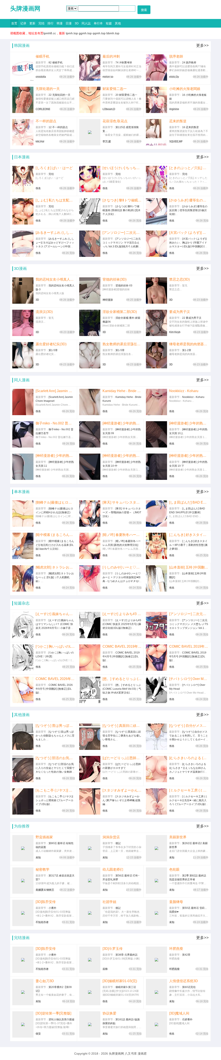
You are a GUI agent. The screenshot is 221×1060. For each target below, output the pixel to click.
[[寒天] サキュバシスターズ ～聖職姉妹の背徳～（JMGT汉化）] (89, 513)
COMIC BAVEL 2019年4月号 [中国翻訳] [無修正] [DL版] (122, 646)
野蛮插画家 (44, 837)
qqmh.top (99, 33)
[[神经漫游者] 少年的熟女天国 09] (89, 434)
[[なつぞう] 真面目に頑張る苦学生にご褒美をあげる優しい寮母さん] (89, 737)
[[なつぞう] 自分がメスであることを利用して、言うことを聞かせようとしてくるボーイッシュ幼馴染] (156, 737)
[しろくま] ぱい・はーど (54, 168)
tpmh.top (72, 33)
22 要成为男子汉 (191, 317)
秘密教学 (42, 869)
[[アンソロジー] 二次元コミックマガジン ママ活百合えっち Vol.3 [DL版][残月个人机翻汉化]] (89, 244)
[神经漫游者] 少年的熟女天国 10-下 (188, 455)
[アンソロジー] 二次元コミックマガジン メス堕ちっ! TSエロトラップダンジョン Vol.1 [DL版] (188, 614)
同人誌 (86, 23)
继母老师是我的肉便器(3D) (188, 344)
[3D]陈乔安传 (46, 902)
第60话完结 (189, 987)
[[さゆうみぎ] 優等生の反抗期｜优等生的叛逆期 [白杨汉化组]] (156, 211)
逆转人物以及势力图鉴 (61, 1019)
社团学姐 (109, 902)
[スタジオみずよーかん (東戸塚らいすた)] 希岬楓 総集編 (122, 790)
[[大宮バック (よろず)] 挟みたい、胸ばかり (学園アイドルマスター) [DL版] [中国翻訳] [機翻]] (156, 244)
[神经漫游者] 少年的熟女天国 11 (55, 455)
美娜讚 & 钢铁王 (45, 889)
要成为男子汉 (179, 312)
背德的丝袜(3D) (114, 279)
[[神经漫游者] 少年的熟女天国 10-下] (156, 467)
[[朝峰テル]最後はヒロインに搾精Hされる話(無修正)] (22, 513)
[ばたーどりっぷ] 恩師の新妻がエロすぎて (122, 758)
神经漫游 (108, 299)
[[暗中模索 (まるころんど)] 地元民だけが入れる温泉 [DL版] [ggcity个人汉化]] (22, 546)
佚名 (38, 188)
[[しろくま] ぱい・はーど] (22, 179)
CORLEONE (43, 109)
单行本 (98, 23)
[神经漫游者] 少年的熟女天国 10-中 (122, 455)
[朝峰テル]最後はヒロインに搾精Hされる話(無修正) (55, 502)
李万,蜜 (107, 141)
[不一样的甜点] (22, 132)
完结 (41, 23)
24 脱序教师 (189, 62)
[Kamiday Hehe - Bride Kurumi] (89, 402)
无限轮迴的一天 (48, 89)
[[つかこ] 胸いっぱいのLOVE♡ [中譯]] (22, 657)
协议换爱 (109, 1013)
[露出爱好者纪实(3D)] (22, 355)
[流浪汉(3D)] (22, 323)
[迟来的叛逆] (156, 132)
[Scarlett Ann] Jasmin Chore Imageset (55, 391)
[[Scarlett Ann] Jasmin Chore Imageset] (22, 402)
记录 (23, 23)
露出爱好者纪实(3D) (51, 344)
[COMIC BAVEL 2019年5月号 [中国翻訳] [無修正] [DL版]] (156, 657)
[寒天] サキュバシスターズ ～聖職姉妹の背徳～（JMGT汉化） (122, 502)
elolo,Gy (174, 76)
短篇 (109, 23)
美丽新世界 (177, 837)
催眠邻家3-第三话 (125, 987)
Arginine (174, 109)
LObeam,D (109, 109)
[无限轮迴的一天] (22, 100)
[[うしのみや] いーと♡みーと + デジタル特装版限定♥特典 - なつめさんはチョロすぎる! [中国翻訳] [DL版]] (89, 578)
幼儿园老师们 (113, 869)
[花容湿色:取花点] (89, 132)
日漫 (69, 23)
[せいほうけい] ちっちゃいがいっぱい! (122, 168)
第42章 (186, 954)
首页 (14, 23)
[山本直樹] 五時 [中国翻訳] (188, 567)
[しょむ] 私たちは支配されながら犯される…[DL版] (55, 200)
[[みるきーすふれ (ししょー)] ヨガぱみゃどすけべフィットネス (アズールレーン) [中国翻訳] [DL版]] (22, 244)
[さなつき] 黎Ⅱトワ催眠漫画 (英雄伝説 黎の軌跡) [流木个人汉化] (122, 200)
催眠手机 (42, 56)
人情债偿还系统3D (183, 981)
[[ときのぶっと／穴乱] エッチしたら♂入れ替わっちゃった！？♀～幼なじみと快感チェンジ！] (156, 179)
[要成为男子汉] (156, 323)
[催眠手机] (22, 67)
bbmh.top (112, 33)
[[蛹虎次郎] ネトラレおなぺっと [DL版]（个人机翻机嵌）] (22, 578)
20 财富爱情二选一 (126, 94)
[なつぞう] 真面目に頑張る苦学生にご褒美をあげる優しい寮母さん (122, 725)
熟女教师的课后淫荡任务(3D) (122, 344)
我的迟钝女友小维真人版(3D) (55, 279)
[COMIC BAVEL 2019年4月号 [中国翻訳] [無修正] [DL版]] (89, 657)
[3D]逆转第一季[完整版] (53, 1013)
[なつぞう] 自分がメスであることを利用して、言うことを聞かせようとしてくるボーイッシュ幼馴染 (188, 725)
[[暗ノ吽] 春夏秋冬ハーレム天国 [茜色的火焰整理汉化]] (89, 546)
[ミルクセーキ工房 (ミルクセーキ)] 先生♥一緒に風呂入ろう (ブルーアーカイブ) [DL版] (188, 790)
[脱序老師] (156, 67)
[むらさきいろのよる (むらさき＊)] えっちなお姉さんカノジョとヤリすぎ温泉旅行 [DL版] (188, 758)
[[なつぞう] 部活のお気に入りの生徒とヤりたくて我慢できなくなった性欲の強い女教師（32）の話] (22, 769)
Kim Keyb (174, 332)
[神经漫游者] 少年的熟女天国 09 (122, 423)
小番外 (52, 907)
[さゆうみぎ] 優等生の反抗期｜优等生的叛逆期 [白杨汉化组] (188, 200)
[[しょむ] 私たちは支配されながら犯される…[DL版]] (22, 211)
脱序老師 (176, 56)
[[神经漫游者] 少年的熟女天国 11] (22, 467)
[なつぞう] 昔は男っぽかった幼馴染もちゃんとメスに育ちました (55, 725)
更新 (32, 23)
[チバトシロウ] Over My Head (188, 679)
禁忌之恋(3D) (179, 279)
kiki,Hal (40, 141)
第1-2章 (186, 350)
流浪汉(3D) (44, 312)
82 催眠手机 (56, 62)
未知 (38, 857)
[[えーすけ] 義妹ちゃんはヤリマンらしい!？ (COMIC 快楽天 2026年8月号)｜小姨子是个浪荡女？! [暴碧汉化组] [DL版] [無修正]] (22, 625)
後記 (118, 843)
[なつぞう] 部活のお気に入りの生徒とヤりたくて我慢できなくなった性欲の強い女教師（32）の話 (55, 758)
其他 (118, 23)
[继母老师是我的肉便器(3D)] (156, 355)
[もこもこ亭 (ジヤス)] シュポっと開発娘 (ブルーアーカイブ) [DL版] (55, 790)
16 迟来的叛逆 (190, 127)
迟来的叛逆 (177, 121)
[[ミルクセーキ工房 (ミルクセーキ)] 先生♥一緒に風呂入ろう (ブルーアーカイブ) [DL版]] (156, 801)
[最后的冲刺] (89, 67)
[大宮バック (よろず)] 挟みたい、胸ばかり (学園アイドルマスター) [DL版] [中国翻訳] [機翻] (188, 232)
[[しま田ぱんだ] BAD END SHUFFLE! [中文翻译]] (156, 513)
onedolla (41, 76)
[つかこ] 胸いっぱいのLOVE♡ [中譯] (55, 646)
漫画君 (142, 1053)
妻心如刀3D (45, 981)
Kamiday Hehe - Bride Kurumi (122, 391)
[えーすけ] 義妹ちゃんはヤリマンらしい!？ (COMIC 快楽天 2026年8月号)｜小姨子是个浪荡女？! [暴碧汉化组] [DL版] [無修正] (55, 614)
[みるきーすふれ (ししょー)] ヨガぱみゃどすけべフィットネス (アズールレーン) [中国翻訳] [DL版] (55, 232)
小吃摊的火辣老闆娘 (184, 89)
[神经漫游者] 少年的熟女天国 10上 (188, 423)
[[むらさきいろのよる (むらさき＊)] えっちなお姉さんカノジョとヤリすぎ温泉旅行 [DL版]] (156, 769)
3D (77, 23)
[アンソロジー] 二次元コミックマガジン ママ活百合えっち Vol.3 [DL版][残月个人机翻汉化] (122, 232)
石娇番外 (187, 1019)
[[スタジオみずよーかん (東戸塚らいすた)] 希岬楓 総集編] (89, 801)
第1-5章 (53, 350)
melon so (108, 76)
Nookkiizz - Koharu (183, 391)
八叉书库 (131, 1053)
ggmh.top (85, 33)
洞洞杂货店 (111, 837)
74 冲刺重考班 (123, 62)
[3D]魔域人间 (179, 1013)
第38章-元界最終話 (126, 954)
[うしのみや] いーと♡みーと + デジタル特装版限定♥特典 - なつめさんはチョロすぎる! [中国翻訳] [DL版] (122, 567)
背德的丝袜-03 (123, 285)
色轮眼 (174, 869)
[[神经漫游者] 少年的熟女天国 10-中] (89, 467)
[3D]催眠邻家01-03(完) (120, 981)
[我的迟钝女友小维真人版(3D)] (22, 290)
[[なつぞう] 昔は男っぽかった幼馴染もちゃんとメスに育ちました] (22, 737)
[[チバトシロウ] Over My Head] (156, 690)
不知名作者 (42, 922)
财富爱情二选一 (115, 89)
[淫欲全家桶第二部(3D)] (89, 323)
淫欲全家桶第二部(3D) (120, 312)
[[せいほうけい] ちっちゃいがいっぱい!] (89, 179)
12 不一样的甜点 (58, 127)
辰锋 (105, 968)
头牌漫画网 (25, 8)
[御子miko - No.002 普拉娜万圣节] (22, 434)
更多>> (202, 45)
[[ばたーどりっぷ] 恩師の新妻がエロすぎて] (89, 769)
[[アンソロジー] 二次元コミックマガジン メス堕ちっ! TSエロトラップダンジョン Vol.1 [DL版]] (156, 625)
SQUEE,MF (176, 141)
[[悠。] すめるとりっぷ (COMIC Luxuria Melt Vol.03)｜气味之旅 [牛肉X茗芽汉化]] (89, 690)
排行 (50, 23)
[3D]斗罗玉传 (113, 948)
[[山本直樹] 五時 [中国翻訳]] (156, 578)
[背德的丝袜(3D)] (89, 290)
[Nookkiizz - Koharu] (156, 402)
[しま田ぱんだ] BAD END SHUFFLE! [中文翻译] (188, 502)
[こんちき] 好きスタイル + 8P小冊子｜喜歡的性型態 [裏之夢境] (188, 535)
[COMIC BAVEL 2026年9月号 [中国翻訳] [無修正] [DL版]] (22, 690)
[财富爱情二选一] (89, 100)
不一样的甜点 (46, 121)
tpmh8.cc (49, 33)
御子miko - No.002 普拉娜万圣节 (55, 423)
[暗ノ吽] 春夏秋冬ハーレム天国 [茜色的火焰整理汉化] (122, 535)
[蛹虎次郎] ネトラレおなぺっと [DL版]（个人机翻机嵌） (55, 567)
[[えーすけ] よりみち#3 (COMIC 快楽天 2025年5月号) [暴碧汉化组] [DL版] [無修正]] (89, 625)
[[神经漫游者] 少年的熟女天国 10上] (156, 434)
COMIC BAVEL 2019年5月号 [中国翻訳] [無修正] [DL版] (188, 646)
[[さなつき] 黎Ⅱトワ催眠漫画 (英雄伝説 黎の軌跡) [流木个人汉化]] (89, 211)
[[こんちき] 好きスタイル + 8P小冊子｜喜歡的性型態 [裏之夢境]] (156, 546)
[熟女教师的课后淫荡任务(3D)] (89, 355)
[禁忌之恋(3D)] (156, 290)
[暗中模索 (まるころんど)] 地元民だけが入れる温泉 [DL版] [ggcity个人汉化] (55, 535)
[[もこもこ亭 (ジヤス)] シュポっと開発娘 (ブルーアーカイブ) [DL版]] (22, 801)
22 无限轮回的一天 (59, 94)
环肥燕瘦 (176, 948)
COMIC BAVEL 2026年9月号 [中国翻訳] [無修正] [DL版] (55, 679)
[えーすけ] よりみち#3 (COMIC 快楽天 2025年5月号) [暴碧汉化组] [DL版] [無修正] (122, 614)
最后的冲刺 (111, 56)
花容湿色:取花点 (115, 121)
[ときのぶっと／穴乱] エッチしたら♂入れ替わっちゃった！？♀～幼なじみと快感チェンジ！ (188, 168)
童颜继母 (176, 902)
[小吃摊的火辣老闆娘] (156, 100)
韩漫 (60, 23)
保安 (38, 1033)
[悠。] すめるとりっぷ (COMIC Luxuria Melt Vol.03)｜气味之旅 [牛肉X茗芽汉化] (122, 679)
